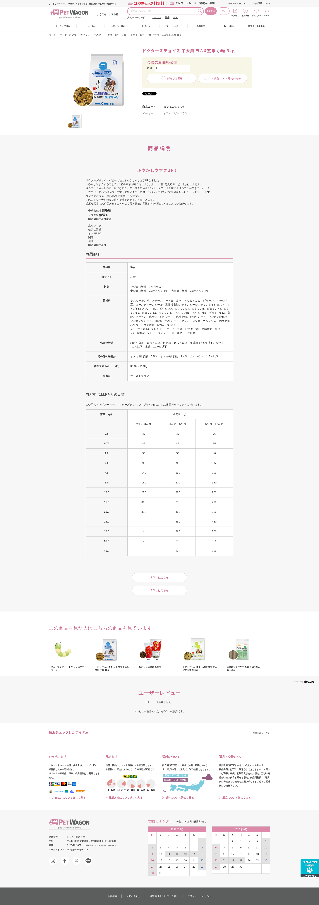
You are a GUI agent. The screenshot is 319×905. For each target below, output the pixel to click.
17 (160, 860)
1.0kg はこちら (160, 577)
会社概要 (112, 896)
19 (177, 860)
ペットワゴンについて (238, 3)
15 (202, 854)
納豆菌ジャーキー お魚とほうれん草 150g (243, 668)
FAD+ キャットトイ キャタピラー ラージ (67, 668)
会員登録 (211, 11)
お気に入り (256, 16)
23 (152, 866)
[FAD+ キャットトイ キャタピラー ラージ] (68, 649)
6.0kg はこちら (160, 590)
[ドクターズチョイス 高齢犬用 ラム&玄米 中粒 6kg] (200, 649)
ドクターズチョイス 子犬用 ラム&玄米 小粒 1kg (112, 668)
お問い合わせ (133, 896)
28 (193, 866)
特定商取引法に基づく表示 (164, 896)
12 (177, 854)
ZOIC (175, 17)
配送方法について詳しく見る (126, 797)
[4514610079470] (74, 121)
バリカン (156, 17)
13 (185, 854)
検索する (200, 11)
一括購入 (235, 16)
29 (202, 866)
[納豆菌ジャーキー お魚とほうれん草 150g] (244, 649)
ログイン (223, 11)
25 (169, 866)
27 (185, 866)
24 (160, 866)
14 (193, 854)
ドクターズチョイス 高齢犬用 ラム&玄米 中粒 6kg (200, 668)
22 (202, 860)
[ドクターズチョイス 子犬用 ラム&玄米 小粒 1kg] (112, 649)
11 (169, 854)
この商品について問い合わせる (225, 78)
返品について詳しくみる (236, 797)
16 (152, 860)
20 (185, 860)
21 (193, 860)
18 (169, 860)
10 (160, 854)
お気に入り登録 (174, 78)
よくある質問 (256, 3)
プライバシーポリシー (200, 896)
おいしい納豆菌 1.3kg (150, 666)
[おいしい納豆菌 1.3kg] (156, 649)
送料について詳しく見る (180, 797)
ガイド (267, 3)
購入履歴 (245, 16)
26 (177, 866)
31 (160, 873)
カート (266, 16)
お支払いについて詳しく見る (69, 797)
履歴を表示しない (261, 733)
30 (152, 873)
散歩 (167, 17)
